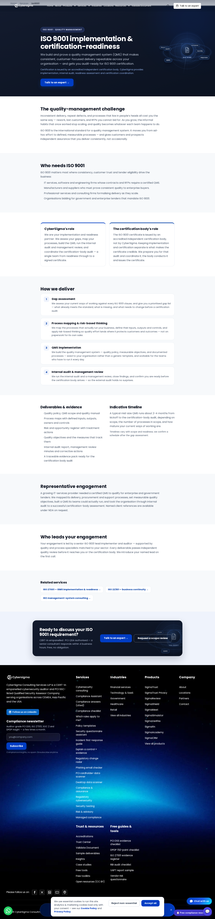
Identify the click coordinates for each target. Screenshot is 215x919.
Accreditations (84, 836)
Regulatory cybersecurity (84, 798)
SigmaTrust (151, 687)
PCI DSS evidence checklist (120, 842)
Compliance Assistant (89, 696)
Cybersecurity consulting (84, 688)
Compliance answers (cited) (88, 703)
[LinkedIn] (49, 892)
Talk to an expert (189, 5)
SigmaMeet (151, 709)
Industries (97, 5)
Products (67, 5)
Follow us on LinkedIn (24, 712)
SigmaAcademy (154, 732)
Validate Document (141, 5)
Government (117, 698)
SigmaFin (150, 726)
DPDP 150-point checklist (124, 850)
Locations (108, 5)
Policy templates (86, 725)
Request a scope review (153, 638)
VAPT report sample (122, 870)
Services (82, 5)
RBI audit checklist (120, 864)
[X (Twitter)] (42, 892)
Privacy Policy (62, 911)
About (58, 5)
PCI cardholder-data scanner (88, 774)
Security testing (85, 806)
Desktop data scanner (89, 782)
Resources (120, 5)
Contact (184, 704)
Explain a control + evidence (86, 751)
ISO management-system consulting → (67, 598)
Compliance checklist (88, 711)
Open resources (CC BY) (90, 881)
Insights (80, 859)
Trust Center (83, 842)
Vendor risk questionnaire (118, 877)
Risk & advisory (84, 811)
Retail (113, 709)
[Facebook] (34, 892)
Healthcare (116, 704)
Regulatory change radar (87, 760)
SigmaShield (152, 704)
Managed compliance (89, 817)
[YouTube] (57, 892)
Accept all (150, 903)
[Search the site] (168, 6)
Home (50, 5)
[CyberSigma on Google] (64, 892)
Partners (184, 698)
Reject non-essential (124, 903)
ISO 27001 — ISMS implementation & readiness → (72, 589)
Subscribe (16, 746)
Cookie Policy (89, 908)
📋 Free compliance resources (193, 912)
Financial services (120, 687)
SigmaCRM (151, 738)
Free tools (82, 870)
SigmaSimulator (154, 715)
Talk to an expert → (57, 82)
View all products (155, 743)
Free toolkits (83, 876)
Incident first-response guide (89, 742)
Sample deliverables (88, 853)
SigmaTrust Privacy (156, 692)
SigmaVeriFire (153, 721)
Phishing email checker (89, 767)
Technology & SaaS (121, 692)
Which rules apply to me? (88, 718)
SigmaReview (153, 698)
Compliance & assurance (84, 789)
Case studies (83, 864)
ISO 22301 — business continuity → (128, 589)
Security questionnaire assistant (89, 733)
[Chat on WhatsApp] (8, 910)
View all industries (120, 715)
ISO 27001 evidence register (121, 857)
